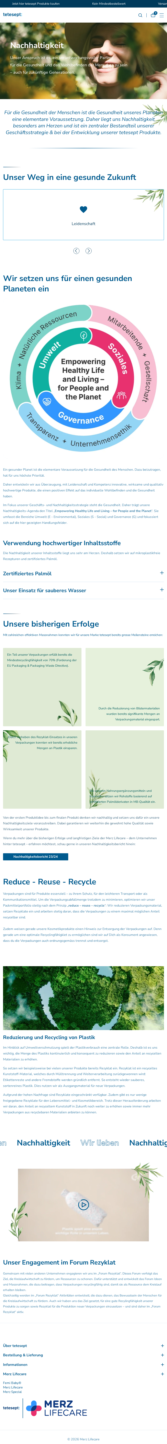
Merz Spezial (12, 1392)
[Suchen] (142, 15)
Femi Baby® (12, 1383)
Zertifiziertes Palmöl (27, 573)
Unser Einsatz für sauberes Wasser (44, 590)
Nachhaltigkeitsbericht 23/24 (35, 856)
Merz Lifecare (13, 1387)
